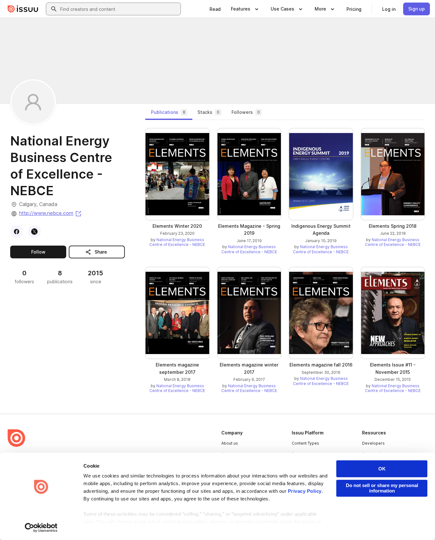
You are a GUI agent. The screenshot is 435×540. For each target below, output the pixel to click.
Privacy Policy (305, 491)
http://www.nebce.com (50, 213)
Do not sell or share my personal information (382, 488)
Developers (373, 443)
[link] (215, 9)
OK (382, 468)
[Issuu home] (23, 8)
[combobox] (119, 9)
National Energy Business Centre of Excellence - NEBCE (177, 242)
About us (229, 443)
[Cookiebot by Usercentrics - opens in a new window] (41, 527)
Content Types (305, 443)
